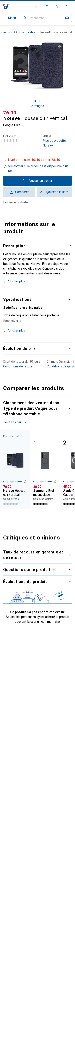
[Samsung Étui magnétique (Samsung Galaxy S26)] (45, 469)
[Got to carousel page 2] (39, 101)
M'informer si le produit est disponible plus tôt (38, 168)
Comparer (22, 192)
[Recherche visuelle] (67, 18)
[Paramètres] (36, 7)
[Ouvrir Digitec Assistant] (57, 7)
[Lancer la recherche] (25, 18)
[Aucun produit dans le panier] (68, 7)
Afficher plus (16, 281)
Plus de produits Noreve (54, 140)
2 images (37, 106)
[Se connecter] (47, 7)
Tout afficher (12, 422)
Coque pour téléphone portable (13, 481)
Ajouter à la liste (57, 192)
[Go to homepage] (6, 6)
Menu (12, 18)
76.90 (9, 113)
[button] (37, 159)
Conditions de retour (17, 366)
